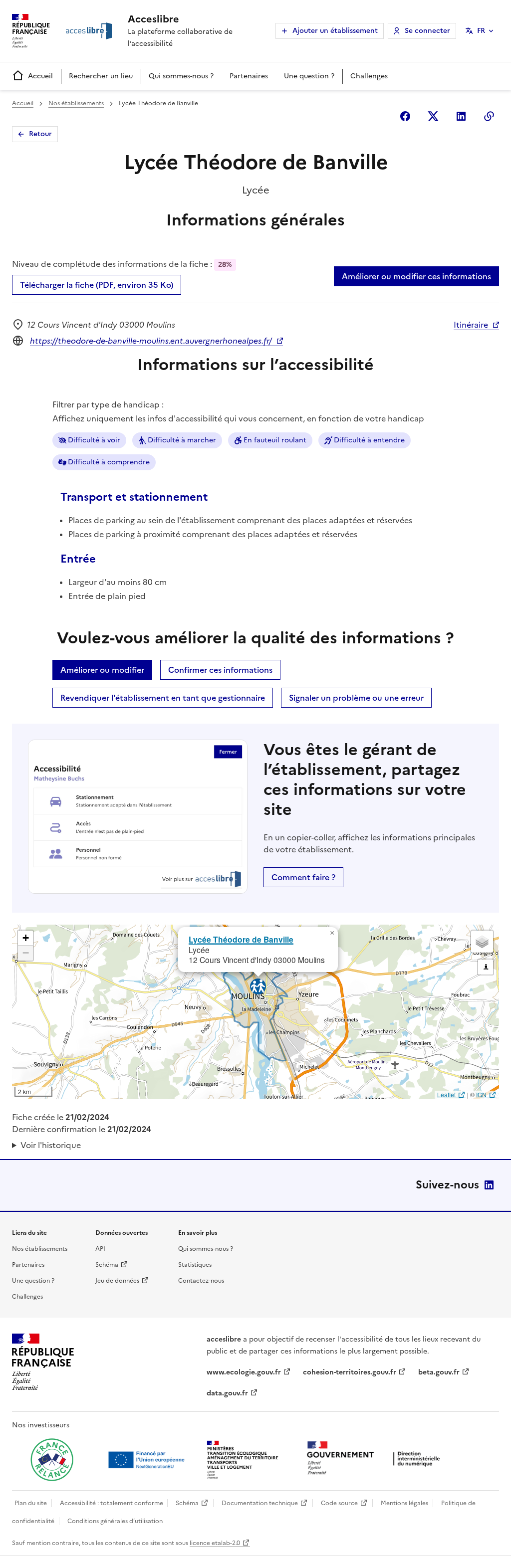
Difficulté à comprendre (109, 462)
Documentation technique (260, 1503)
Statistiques (195, 1264)
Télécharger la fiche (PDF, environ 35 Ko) (96, 285)
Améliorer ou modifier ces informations (416, 276)
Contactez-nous (201, 1280)
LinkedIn (489, 1185)
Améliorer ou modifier (102, 670)
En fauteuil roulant (275, 440)
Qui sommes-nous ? (181, 76)
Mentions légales (404, 1503)
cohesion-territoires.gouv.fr (349, 1372)
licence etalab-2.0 (215, 1543)
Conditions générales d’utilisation (115, 1521)
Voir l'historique (50, 1145)
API (100, 1248)
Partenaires (249, 76)
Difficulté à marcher (182, 440)
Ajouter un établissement (335, 30)
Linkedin (461, 116)
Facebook (405, 116)
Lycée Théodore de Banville (241, 939)
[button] (332, 933)
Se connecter (427, 30)
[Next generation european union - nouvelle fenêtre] (148, 1459)
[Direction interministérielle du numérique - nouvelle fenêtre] (376, 1459)
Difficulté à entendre (369, 440)
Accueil (40, 76)
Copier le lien (489, 116)
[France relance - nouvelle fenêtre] (52, 1459)
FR (481, 30)
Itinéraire (471, 325)
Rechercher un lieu (101, 76)
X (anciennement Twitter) (433, 116)
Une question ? (309, 76)
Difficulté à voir (94, 440)
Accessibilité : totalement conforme (111, 1503)
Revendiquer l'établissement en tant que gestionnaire (162, 698)
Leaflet (446, 1094)
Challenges (369, 76)
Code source (339, 1503)
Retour (40, 134)
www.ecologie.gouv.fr (244, 1372)
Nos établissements (76, 103)
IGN (481, 1094)
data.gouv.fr (227, 1393)
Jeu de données (117, 1280)
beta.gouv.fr (439, 1372)
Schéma (106, 1264)
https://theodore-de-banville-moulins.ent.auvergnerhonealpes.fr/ (151, 341)
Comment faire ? (303, 877)
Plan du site (30, 1503)
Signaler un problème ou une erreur (356, 698)
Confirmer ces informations (220, 670)
